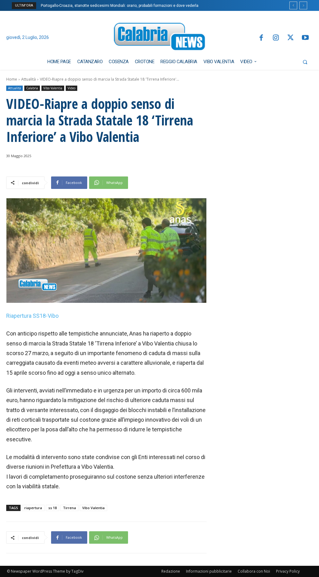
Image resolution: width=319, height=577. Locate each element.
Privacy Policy (288, 571)
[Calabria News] (160, 37)
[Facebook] (261, 38)
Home (11, 79)
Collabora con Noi (254, 571)
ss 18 (52, 507)
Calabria (32, 88)
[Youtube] (305, 38)
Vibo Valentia (52, 88)
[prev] (293, 5)
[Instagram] (276, 38)
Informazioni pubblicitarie (209, 571)
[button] (305, 62)
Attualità (28, 79)
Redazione (170, 571)
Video (71, 88)
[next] (303, 5)
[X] (290, 38)
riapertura (33, 507)
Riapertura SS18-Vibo (32, 315)
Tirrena (69, 507)
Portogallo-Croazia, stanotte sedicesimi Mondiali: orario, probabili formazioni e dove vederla (119, 5)
